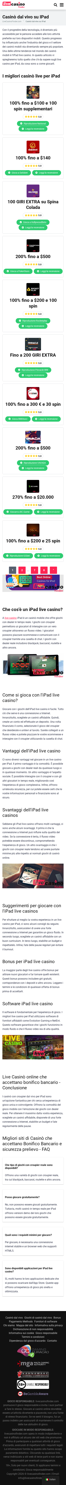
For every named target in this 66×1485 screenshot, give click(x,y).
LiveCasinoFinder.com (11, 21)
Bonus (57, 1317)
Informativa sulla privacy (49, 1325)
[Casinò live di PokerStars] (33, 251)
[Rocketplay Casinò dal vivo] (33, 295)
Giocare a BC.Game (19, 512)
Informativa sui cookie (21, 1333)
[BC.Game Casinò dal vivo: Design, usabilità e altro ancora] (33, 491)
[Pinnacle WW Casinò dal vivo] (33, 349)
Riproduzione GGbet (19, 555)
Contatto (52, 1340)
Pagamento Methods (21, 1321)
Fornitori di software (45, 1321)
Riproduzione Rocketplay (34, 320)
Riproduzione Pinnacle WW (34, 370)
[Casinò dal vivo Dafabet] (33, 152)
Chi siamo (9, 1325)
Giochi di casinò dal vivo (38, 1317)
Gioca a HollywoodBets (34, 222)
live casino (11, 617)
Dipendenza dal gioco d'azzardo (27, 1340)
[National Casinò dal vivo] (33, 97)
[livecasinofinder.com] (13, 4)
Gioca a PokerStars (19, 271)
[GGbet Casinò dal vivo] (33, 535)
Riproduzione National (34, 123)
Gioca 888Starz (19, 419)
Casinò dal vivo (14, 1317)
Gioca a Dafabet (19, 172)
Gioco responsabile (46, 1333)
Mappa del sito (24, 1325)
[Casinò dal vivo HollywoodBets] (33, 196)
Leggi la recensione (34, 129)
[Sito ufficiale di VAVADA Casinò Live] (33, 442)
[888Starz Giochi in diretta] (33, 398)
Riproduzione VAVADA (34, 463)
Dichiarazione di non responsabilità (33, 1329)
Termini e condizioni (33, 1336)
